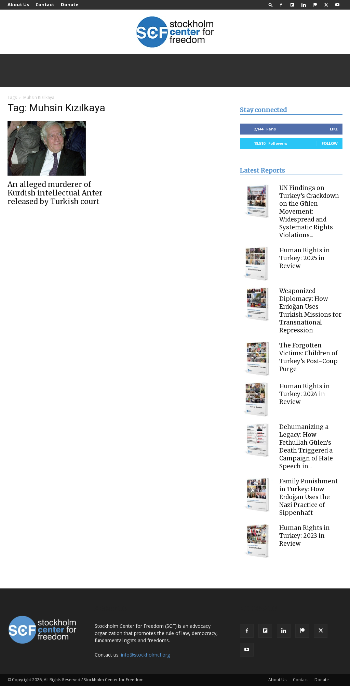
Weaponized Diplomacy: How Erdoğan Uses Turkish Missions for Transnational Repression (310, 310)
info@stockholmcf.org (145, 654)
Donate (69, 4)
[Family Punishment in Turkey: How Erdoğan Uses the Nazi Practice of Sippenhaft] (257, 495)
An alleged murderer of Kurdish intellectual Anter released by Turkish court (55, 193)
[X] (326, 5)
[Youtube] (337, 5)
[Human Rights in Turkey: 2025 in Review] (257, 263)
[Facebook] (281, 5)
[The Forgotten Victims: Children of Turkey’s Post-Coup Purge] (257, 359)
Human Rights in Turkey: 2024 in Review (304, 394)
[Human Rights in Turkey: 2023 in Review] (257, 541)
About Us (18, 4)
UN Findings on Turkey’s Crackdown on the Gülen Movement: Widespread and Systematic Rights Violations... (309, 211)
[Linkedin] (303, 5)
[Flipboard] (292, 5)
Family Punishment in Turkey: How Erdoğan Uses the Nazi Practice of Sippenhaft (308, 497)
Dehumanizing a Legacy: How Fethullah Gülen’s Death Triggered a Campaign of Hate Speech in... (306, 446)
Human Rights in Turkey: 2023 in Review (304, 535)
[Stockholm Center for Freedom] (175, 32)
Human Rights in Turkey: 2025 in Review (304, 258)
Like (334, 128)
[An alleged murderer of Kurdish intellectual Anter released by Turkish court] (59, 148)
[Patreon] (315, 5)
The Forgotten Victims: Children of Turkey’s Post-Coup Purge (308, 357)
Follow (330, 143)
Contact (45, 4)
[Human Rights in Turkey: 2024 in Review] (257, 399)
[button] (271, 4)
